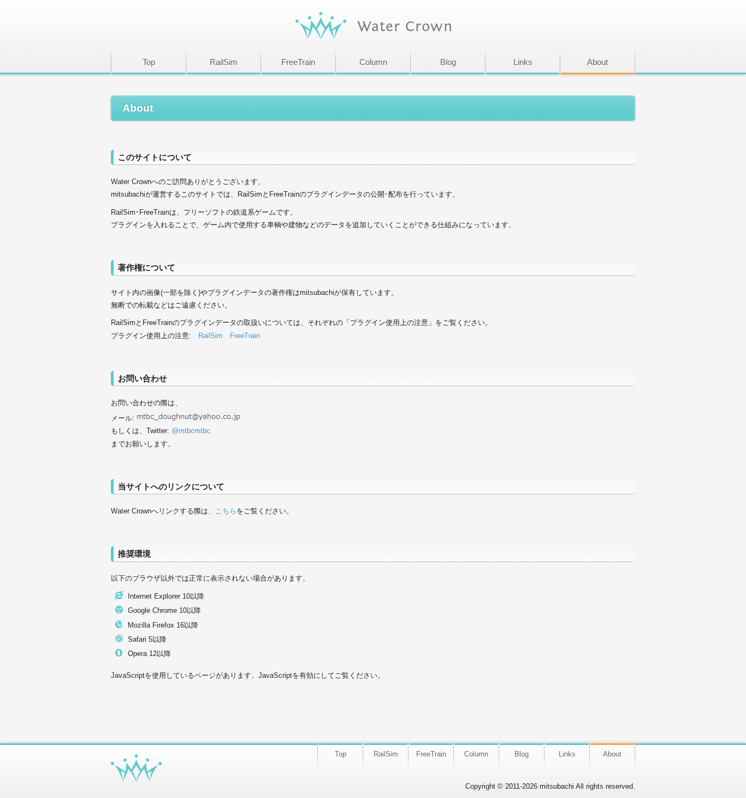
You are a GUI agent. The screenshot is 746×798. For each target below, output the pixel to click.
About (597, 62)
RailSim (224, 62)
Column (373, 62)
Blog (448, 62)
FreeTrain (298, 62)
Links (522, 62)
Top (149, 62)
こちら (225, 511)
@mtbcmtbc (190, 431)
